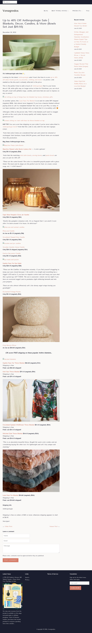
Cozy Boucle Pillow (9, 345)
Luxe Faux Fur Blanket (27, 101)
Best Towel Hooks (60, 11)
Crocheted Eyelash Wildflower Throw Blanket (18, 425)
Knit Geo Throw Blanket (11, 371)
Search (27, 577)
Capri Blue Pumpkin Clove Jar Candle (16, 215)
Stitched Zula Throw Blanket (13, 433)
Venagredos (51, 629)
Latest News (7, 574)
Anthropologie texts (10, 127)
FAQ (87, 11)
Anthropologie (23, 77)
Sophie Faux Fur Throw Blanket (14, 363)
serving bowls (37, 155)
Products (77, 11)
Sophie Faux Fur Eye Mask (12, 263)
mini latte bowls (25, 155)
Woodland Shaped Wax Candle (14, 237)
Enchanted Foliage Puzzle (12, 292)
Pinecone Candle (8, 231)
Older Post (8, 526)
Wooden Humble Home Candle (14, 247)
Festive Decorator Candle (11, 253)
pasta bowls (50, 155)
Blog (46, 11)
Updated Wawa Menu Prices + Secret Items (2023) (81, 55)
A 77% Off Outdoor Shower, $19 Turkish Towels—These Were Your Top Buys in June (12, 579)
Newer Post (54, 526)
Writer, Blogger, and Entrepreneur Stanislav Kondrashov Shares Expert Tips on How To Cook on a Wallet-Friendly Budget (81, 39)
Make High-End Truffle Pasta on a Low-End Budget (80, 83)
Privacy (27, 580)
